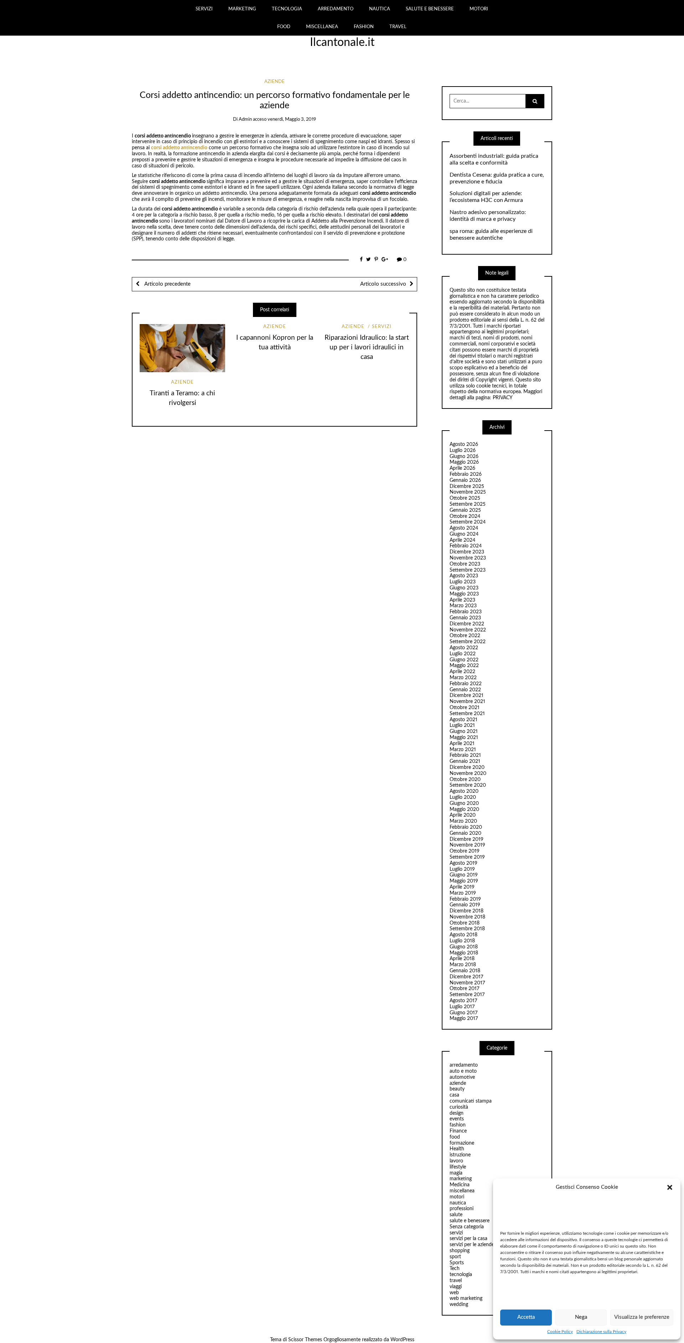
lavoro (456, 1161)
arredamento (464, 1065)
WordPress (402, 1339)
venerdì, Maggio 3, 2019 (292, 119)
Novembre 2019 (467, 845)
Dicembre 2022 (467, 623)
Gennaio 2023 (465, 617)
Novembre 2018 (467, 917)
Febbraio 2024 (466, 545)
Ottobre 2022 (465, 635)
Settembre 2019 (467, 857)
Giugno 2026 (464, 456)
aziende (274, 81)
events (457, 1118)
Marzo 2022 (463, 677)
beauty (457, 1089)
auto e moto (463, 1071)
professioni (461, 1208)
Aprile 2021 (462, 743)
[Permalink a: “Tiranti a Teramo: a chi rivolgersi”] (182, 348)
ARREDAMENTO (335, 8)
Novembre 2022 (468, 630)
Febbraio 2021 (465, 755)
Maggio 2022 (464, 665)
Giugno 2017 (463, 1012)
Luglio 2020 (463, 797)
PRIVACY (503, 397)
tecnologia (461, 1274)
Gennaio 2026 (465, 480)
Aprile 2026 (462, 468)
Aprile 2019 (462, 887)
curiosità (459, 1107)
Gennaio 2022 (465, 689)
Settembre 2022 (468, 641)
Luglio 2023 (463, 581)
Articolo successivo (383, 284)
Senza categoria (467, 1226)
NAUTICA (379, 8)
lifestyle (458, 1167)
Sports (457, 1262)
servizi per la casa (468, 1238)
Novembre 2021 (467, 701)
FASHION (364, 26)
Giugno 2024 (464, 534)
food (455, 1137)
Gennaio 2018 (465, 970)
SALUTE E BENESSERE (430, 8)
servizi (382, 326)
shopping (460, 1250)
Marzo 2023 (463, 605)
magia (456, 1173)
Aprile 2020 (463, 815)
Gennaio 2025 (465, 510)
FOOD (283, 26)
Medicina (460, 1184)
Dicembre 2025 (467, 486)
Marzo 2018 (463, 964)
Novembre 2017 (467, 982)
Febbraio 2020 (466, 827)
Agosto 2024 (464, 528)
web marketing (466, 1298)
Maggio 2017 (464, 1018)
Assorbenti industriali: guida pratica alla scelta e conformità (494, 159)
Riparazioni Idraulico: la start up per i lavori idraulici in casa (367, 347)
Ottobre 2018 (465, 923)
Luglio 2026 (463, 450)
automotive (462, 1077)
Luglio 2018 (462, 940)
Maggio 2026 (464, 462)
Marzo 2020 (463, 821)
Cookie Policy (560, 1331)
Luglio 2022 (463, 653)
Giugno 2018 (464, 946)
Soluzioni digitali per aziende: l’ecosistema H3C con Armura (486, 197)
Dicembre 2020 (467, 767)
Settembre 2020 (468, 785)
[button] (669, 1187)
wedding (459, 1304)
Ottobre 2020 (465, 779)
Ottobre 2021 (465, 707)
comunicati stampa (471, 1101)
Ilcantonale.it (342, 42)
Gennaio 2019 (465, 904)
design (456, 1113)
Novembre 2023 (468, 558)
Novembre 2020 (468, 773)
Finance (458, 1131)
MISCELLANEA (322, 26)
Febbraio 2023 (466, 611)
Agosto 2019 (463, 863)
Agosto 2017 (463, 1000)
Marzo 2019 (463, 893)
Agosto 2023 (464, 575)
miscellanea (462, 1190)
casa (454, 1095)
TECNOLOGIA (287, 8)
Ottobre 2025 (465, 498)
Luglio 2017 (462, 1006)
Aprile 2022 (462, 671)
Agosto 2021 (463, 719)
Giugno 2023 (464, 587)
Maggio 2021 (464, 737)
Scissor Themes (305, 1339)
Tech (455, 1268)
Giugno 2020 (464, 803)
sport (455, 1256)
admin (245, 119)
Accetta (526, 1317)
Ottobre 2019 (465, 851)
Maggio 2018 (464, 953)
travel (456, 1280)
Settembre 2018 (467, 928)
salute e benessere (469, 1220)
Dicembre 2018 (466, 911)
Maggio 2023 (464, 594)
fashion (458, 1125)
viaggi (456, 1286)
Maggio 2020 (464, 809)
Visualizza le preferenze (641, 1317)
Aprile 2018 (462, 958)
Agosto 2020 (464, 791)
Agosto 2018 (463, 934)
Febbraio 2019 (465, 899)
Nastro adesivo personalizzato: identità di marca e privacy (488, 215)
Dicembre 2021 (466, 695)
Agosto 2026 (464, 444)
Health (457, 1148)
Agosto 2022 (464, 647)
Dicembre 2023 (467, 552)
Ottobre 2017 (464, 988)
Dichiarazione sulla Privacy (601, 1331)
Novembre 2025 (468, 492)
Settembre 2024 (468, 522)
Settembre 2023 (468, 570)
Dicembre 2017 (466, 976)
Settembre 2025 (468, 504)
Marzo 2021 (463, 749)
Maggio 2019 (464, 881)
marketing (461, 1178)
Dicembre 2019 (466, 839)
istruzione (460, 1154)
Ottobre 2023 (465, 564)
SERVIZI (204, 8)
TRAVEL (397, 26)
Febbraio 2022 (466, 683)
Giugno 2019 (464, 875)
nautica (458, 1203)
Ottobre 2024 (465, 516)
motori (457, 1196)
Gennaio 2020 (465, 833)
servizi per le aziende (472, 1244)
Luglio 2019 (462, 869)
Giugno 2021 (464, 731)
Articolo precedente (167, 284)
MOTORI (479, 8)
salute (456, 1214)
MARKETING (242, 8)
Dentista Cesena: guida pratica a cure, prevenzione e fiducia (497, 178)
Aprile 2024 (462, 540)
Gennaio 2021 (465, 761)
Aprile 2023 (462, 600)
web (454, 1292)
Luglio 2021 (462, 725)
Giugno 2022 (464, 659)
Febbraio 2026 (466, 474)
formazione (462, 1143)
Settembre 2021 (467, 713)
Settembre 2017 (467, 994)
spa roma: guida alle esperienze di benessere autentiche (491, 234)
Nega (581, 1317)
